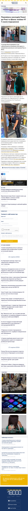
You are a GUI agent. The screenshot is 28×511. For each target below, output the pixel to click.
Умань (5, 177)
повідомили (8, 52)
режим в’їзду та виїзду (7, 148)
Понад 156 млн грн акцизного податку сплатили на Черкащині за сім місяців (12, 352)
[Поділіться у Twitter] (4, 174)
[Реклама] (14, 10)
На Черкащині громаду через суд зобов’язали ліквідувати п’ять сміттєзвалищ (11, 262)
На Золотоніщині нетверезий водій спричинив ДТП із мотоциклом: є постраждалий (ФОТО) (11, 323)
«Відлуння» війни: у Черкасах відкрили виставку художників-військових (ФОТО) (13, 365)
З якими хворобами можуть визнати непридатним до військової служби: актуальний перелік (11, 249)
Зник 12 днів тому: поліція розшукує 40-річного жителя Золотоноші (13, 293)
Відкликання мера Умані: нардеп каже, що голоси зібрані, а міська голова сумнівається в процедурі (13, 197)
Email (2, 221)
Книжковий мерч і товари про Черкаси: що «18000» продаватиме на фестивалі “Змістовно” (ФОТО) (13, 307)
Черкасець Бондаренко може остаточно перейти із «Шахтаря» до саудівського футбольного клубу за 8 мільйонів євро (13, 270)
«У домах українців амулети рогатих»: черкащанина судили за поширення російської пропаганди (12, 340)
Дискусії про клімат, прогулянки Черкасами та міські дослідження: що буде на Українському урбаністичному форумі (14, 279)
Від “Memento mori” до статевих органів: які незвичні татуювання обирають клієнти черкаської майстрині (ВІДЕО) (14, 315)
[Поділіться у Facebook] (2, 174)
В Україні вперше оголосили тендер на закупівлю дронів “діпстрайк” (12, 358)
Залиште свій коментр (6, 233)
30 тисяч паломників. (19, 159)
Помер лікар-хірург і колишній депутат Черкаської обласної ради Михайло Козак (13, 299)
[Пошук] (25, 3)
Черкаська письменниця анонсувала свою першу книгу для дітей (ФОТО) (13, 286)
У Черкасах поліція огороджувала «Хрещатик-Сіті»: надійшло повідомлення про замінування (13, 331)
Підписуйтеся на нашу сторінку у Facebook (14, 167)
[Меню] (2, 3)
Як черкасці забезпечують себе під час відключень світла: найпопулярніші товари (14, 479)
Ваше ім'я (3, 216)
